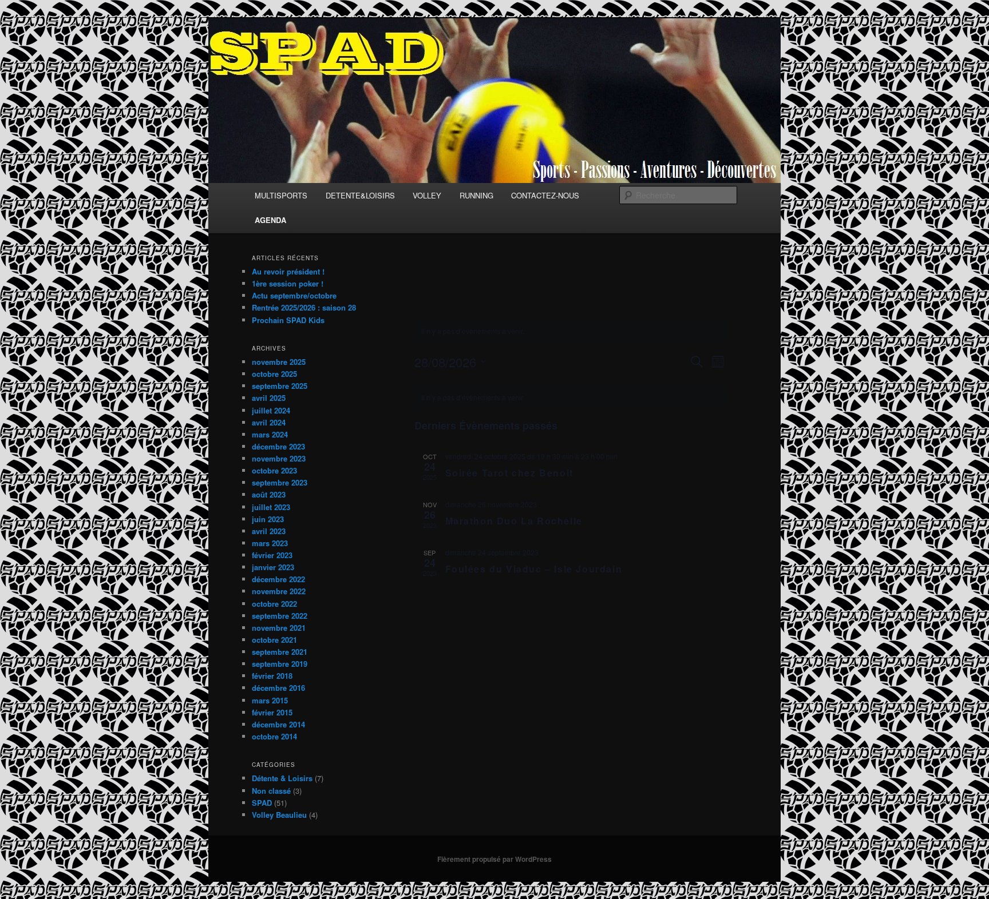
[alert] (570, 331)
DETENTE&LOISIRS (360, 195)
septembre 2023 (279, 482)
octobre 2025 (274, 373)
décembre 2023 (278, 446)
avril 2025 (269, 397)
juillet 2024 (271, 410)
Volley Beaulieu (279, 814)
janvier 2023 (273, 567)
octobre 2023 (274, 470)
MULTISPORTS (281, 195)
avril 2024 (269, 422)
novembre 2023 (279, 458)
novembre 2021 (279, 627)
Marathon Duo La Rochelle (514, 520)
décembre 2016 (278, 687)
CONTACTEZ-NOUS (545, 195)
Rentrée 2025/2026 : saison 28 (304, 307)
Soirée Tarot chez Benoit (509, 472)
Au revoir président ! (288, 271)
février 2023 (272, 555)
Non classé (271, 790)
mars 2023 (270, 543)
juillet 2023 (271, 507)
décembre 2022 (278, 579)
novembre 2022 (279, 591)
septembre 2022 (279, 615)
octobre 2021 (274, 639)
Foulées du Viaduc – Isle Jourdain (534, 568)
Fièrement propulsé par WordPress (494, 859)
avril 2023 (269, 531)
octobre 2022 (274, 603)
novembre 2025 (279, 361)
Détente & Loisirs (282, 778)
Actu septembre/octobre (294, 295)
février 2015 (272, 712)
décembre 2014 (278, 724)
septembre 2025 (279, 385)
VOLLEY (427, 195)
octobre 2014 (274, 736)
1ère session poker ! (287, 283)
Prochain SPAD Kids (288, 320)
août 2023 (269, 494)
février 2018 (272, 675)
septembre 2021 (279, 651)
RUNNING (476, 195)
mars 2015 (270, 700)
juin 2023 (268, 519)
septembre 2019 (279, 663)
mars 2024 (270, 434)
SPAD (262, 802)
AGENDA (270, 219)
